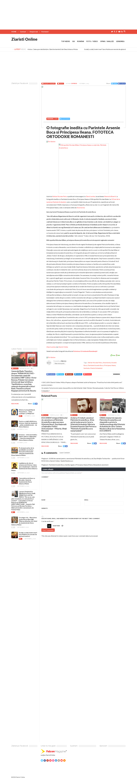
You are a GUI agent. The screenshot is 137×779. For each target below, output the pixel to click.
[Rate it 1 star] (114, 374)
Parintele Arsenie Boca (95, 365)
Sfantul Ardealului (96, 368)
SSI (73, 41)
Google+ (69, 374)
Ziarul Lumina (51, 347)
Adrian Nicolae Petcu (59, 196)
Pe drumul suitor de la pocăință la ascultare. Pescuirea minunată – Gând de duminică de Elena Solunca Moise (22, 451)
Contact (23, 32)
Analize (16, 368)
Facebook (122, 83)
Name (43, 500)
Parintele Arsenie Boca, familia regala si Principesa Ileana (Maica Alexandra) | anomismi (78, 465)
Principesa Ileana (110, 365)
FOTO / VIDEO (92, 41)
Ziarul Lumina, (90, 196)
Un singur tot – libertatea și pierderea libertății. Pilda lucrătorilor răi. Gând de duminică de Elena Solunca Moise (24, 521)
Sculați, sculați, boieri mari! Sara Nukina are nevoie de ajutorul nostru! (104, 49)
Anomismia (81, 208)
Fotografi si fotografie (49, 83)
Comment (45, 477)
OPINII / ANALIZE (107, 41)
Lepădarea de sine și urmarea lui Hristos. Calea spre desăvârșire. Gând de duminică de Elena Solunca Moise (37, 49)
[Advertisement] (68, 14)
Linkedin (79, 374)
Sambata (87, 368)
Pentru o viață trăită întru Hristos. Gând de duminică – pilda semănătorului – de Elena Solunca (28, 424)
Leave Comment (65, 452)
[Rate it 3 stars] (116, 374)
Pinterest (88, 374)
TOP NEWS (65, 41)
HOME (13, 32)
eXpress (74, 83)
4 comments (65, 119)
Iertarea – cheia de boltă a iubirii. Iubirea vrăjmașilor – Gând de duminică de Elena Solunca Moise (28, 437)
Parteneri (45, 32)
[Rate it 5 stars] (119, 374)
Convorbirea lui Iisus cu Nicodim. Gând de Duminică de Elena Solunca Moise (27, 481)
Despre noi (34, 32)
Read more (45, 446)
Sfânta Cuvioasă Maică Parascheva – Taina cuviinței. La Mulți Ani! (27, 411)
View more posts (59, 363)
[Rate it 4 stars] (117, 374)
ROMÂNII (80, 41)
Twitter (115, 83)
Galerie (61, 83)
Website (44, 508)
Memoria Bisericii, (110, 196)
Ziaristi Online (24, 39)
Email (86, 500)
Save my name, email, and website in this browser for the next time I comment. (70, 518)
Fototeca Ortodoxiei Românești (85, 351)
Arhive (103, 415)
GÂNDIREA (120, 41)
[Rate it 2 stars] (115, 374)
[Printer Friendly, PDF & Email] (115, 355)
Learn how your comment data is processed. (83, 536)
